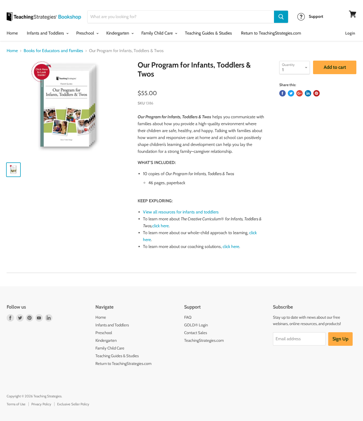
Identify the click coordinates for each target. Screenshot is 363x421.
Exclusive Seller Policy (73, 404)
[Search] (281, 17)
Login (350, 33)
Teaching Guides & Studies (208, 33)
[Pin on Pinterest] (316, 93)
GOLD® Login (196, 325)
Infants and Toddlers (46, 33)
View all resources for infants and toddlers (181, 211)
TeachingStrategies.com (204, 340)
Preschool (85, 33)
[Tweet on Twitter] (291, 93)
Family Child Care (157, 33)
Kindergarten (118, 33)
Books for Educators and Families (53, 50)
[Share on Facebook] (282, 93)
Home (12, 33)
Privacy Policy (41, 404)
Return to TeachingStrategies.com (271, 33)
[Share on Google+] (299, 93)
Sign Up (340, 339)
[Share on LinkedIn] (308, 93)
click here (160, 225)
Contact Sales (195, 332)
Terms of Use (16, 404)
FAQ (188, 317)
